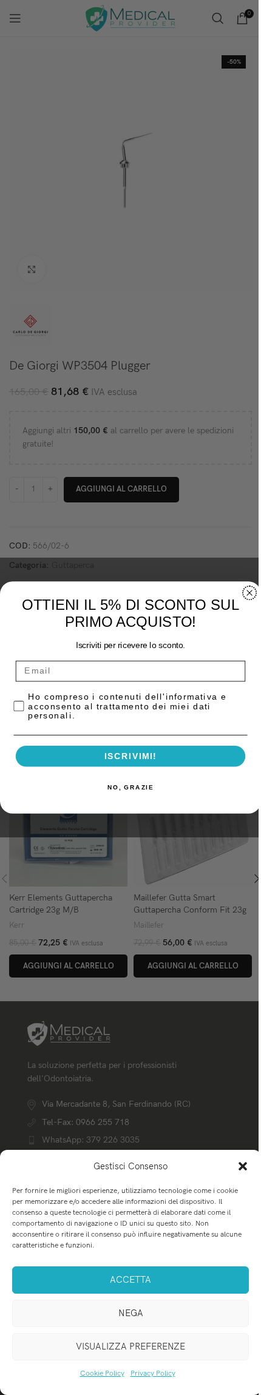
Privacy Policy (152, 1373)
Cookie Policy (102, 1373)
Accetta (130, 1279)
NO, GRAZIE (130, 787)
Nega (130, 1313)
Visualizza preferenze (130, 1346)
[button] (243, 1166)
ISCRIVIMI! (130, 755)
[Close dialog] (249, 593)
